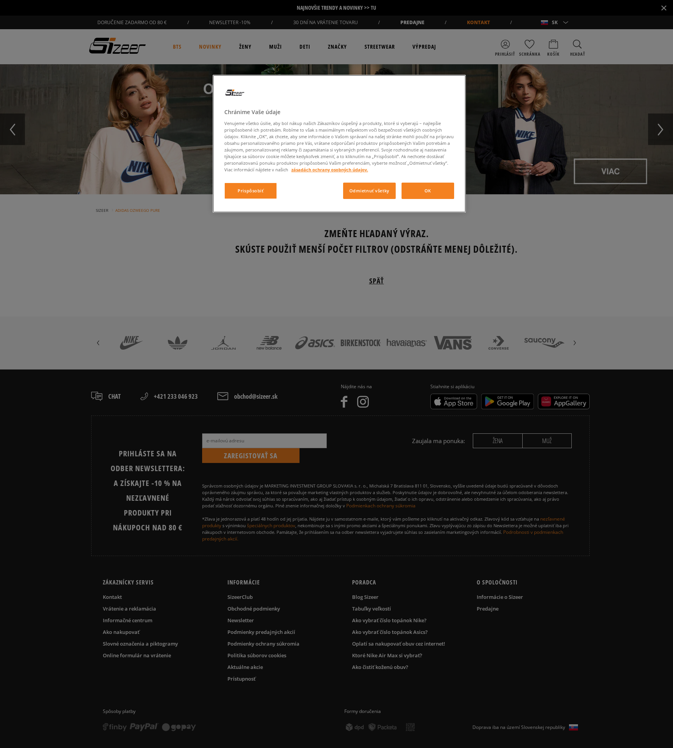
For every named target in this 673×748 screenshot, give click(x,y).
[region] (339, 144)
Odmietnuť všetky (369, 191)
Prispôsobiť (250, 191)
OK (428, 191)
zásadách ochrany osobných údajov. (329, 169)
